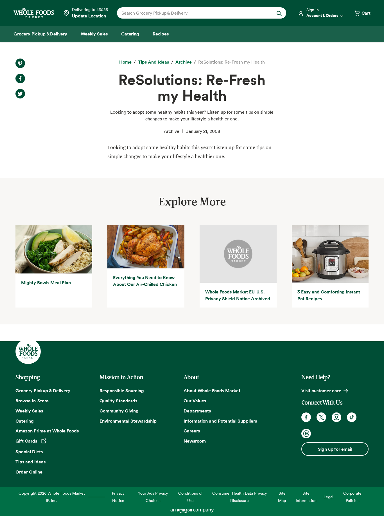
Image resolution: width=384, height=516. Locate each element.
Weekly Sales (29, 411)
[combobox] (193, 13)
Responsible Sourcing (122, 390)
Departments (197, 411)
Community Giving (119, 411)
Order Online (28, 472)
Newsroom (195, 441)
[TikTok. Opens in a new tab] (351, 417)
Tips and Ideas (30, 462)
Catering (24, 421)
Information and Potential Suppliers (220, 421)
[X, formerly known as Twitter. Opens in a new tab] (321, 417)
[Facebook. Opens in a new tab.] (20, 78)
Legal (328, 496)
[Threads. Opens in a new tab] (306, 433)
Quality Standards (118, 401)
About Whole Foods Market (212, 390)
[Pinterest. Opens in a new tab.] (20, 63)
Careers (192, 431)
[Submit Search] (279, 13)
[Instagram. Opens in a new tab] (336, 417)
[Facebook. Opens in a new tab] (306, 417)
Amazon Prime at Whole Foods (47, 431)
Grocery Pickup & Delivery (42, 390)
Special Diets (29, 451)
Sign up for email (335, 449)
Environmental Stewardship (128, 421)
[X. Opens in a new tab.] (20, 93)
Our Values (195, 401)
